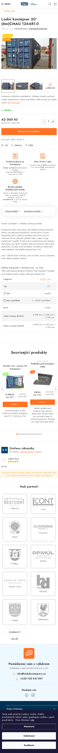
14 (39, 434)
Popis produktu (11, 211)
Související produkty (32, 211)
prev (2, 389)
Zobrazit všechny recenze (30, 451)
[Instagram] (33, 695)
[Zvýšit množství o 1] (53, 121)
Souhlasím (29, 745)
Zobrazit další (15, 633)
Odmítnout (29, 735)
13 (37, 434)
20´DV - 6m (45, 279)
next (56, 389)
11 (34, 434)
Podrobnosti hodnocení (38, 29)
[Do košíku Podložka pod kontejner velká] (42, 402)
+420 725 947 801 (31, 678)
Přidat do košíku (29, 131)
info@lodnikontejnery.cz (31, 674)
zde (32, 720)
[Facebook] (26, 695)
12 (36, 434)
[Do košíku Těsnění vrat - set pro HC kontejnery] (15, 404)
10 (33, 434)
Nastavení (29, 726)
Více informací (14, 102)
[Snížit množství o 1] (44, 121)
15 (41, 434)
